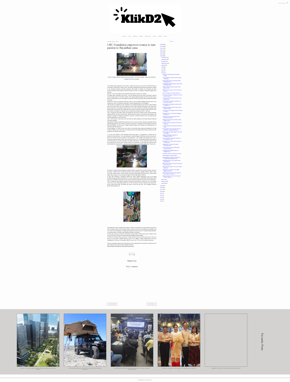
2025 (161, 46)
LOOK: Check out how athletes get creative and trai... (171, 148)
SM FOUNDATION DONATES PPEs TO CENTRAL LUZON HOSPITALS (172, 129)
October (163, 61)
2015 (161, 193)
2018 (161, 187)
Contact (160, 36)
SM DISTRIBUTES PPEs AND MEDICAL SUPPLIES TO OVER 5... (172, 173)
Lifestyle (124, 36)
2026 (161, 44)
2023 (161, 50)
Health (154, 36)
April (162, 72)
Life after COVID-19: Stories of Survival (172, 153)
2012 (161, 199)
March (162, 179)
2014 (161, 195)
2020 (161, 55)
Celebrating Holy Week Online (170, 155)
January (163, 183)
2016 (161, 191)
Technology (148, 36)
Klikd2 (139, 379)
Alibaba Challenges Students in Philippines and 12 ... (170, 135)
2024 (161, 48)
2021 (161, 54)
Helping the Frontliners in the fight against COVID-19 (171, 170)
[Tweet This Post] (129, 254)
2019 (161, 185)
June (162, 69)
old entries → (151, 304)
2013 (161, 197)
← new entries (112, 304)
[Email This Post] (134, 254)
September (164, 63)
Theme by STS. (148, 379)
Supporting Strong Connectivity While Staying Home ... (172, 81)
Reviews (141, 36)
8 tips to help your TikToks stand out (171, 93)
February (163, 181)
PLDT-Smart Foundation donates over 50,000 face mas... (172, 102)
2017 (161, 189)
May (162, 71)
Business (135, 36)
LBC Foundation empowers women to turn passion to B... (172, 139)
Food (129, 36)
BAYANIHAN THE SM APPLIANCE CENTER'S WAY (170, 145)
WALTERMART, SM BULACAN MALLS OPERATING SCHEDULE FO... (171, 158)
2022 (161, 52)
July (162, 67)
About (165, 36)
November (164, 59)
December (164, 57)
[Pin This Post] (132, 254)
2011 (161, 201)
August (163, 65)
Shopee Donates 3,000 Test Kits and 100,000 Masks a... (171, 176)
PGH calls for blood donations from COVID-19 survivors (171, 117)
